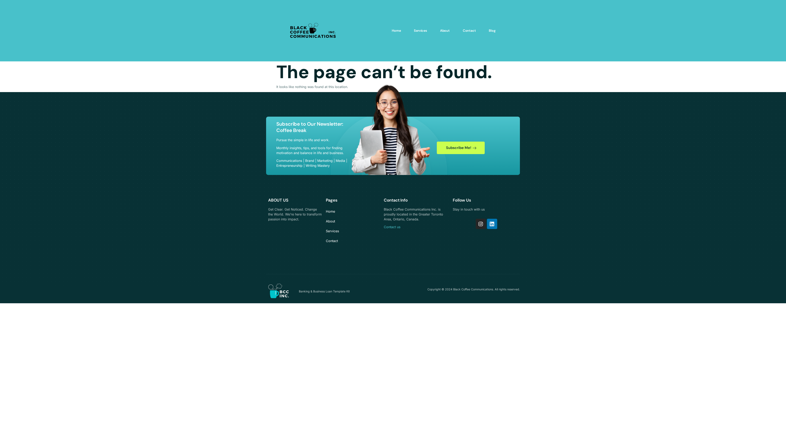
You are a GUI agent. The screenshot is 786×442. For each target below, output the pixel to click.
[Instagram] (481, 224)
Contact (469, 30)
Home (396, 30)
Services (420, 30)
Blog (492, 30)
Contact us (392, 227)
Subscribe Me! (458, 147)
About (445, 30)
